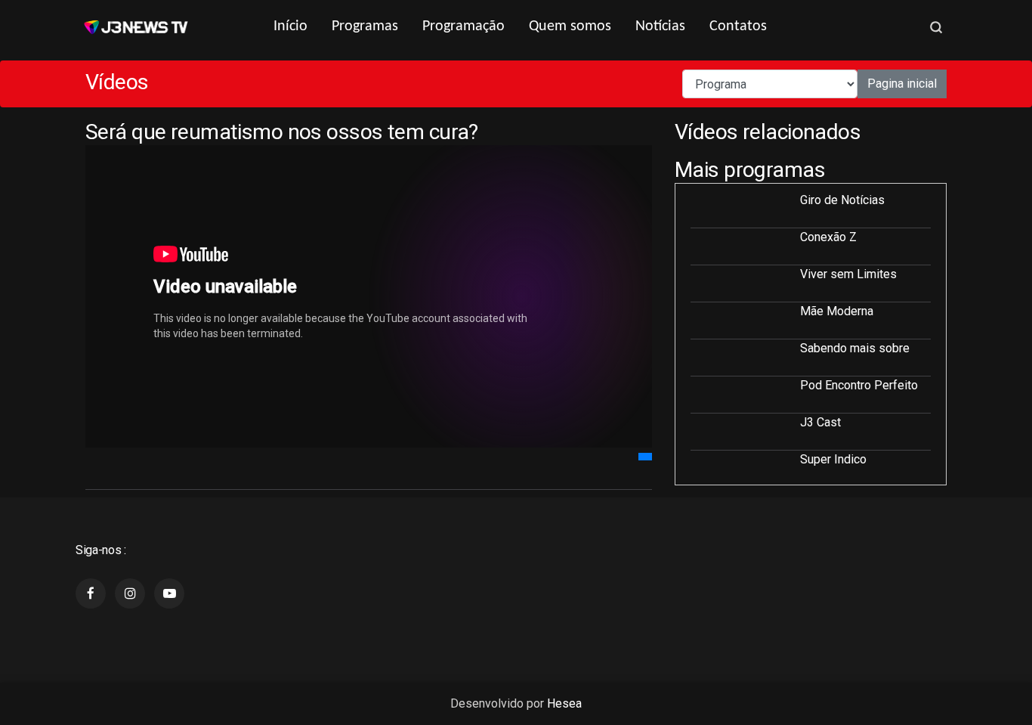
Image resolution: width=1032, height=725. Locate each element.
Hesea (564, 703)
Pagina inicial (902, 83)
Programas (365, 26)
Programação (463, 26)
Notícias (660, 26)
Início (290, 26)
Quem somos (570, 26)
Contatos (738, 26)
